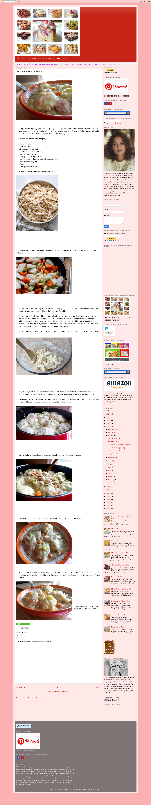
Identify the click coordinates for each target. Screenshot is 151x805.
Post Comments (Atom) (32, 698)
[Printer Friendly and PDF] (23, 624)
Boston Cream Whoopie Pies (120, 601)
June (110, 467)
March (110, 476)
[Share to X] (25, 628)
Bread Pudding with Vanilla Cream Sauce (122, 518)
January (111, 483)
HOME (18, 64)
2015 (108, 502)
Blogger (97, 789)
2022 (108, 423)
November (111, 432)
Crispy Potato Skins (114, 454)
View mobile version (58, 691)
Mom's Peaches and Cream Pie (121, 589)
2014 (108, 506)
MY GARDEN (64, 64)
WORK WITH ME (76, 64)
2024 (108, 417)
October (111, 436)
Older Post (95, 687)
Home (58, 687)
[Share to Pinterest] (28, 628)
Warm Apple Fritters (117, 577)
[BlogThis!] (23, 628)
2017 (108, 496)
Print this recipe (22, 636)
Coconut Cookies (116, 541)
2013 (108, 509)
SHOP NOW (87, 64)
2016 (108, 499)
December (111, 429)
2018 (108, 493)
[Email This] (22, 628)
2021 (108, 426)
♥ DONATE (97, 64)
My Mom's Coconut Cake (119, 529)
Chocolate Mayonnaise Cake (120, 565)
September (111, 457)
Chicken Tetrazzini (114, 438)
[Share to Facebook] (27, 628)
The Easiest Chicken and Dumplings (119, 444)
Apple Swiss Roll (113, 441)
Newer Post (21, 687)
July (109, 464)
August (110, 461)
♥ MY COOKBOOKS (109, 64)
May (110, 470)
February (111, 480)
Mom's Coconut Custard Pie (120, 553)
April (110, 473)
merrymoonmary (81, 789)
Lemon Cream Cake (117, 627)
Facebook (106, 103)
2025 (108, 414)
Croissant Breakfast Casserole (120, 615)
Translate (118, 123)
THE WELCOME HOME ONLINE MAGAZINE (44, 64)
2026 (108, 411)
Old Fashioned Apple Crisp (116, 448)
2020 (108, 487)
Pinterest (110, 103)
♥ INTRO (25, 64)
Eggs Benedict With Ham (116, 451)
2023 (108, 420)
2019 (108, 490)
